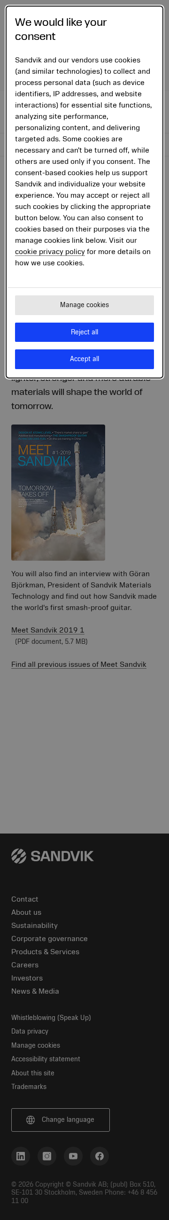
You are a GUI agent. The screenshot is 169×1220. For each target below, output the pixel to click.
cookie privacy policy (50, 251)
